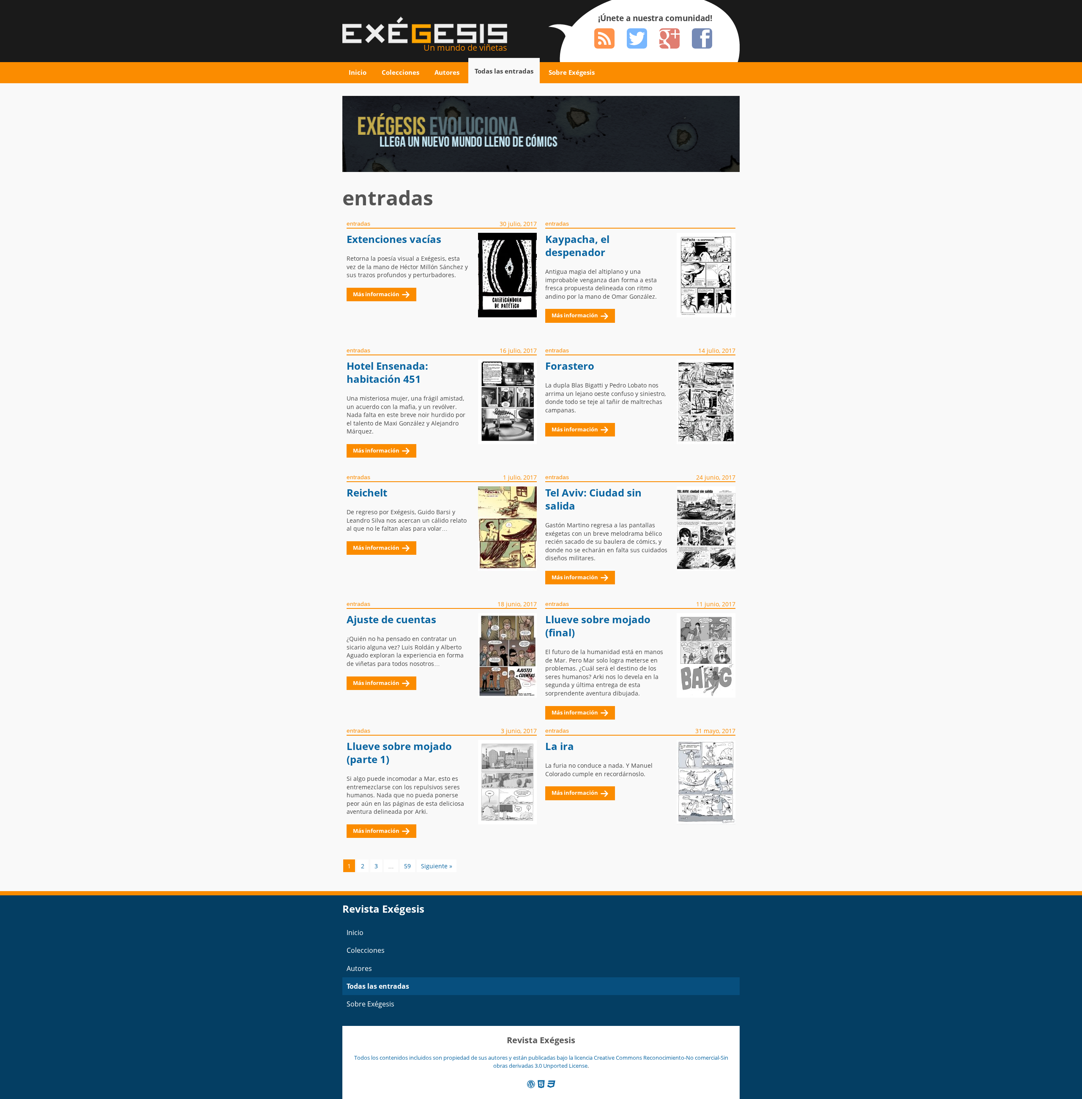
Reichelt (367, 492)
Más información (376, 294)
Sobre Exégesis (572, 72)
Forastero (569, 366)
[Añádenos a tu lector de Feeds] (604, 38)
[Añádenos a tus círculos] (669, 38)
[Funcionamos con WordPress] (531, 1084)
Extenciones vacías (394, 239)
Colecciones (400, 72)
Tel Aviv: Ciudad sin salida (593, 499)
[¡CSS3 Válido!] (551, 1084)
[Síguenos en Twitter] (637, 38)
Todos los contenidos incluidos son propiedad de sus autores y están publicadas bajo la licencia (474, 1057)
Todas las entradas (504, 71)
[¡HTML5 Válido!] (541, 1084)
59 (407, 866)
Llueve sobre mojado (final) (597, 626)
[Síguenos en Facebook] (702, 38)
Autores (446, 72)
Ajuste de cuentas (391, 619)
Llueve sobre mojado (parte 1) (399, 752)
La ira (559, 746)
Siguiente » (436, 866)
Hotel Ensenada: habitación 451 (387, 372)
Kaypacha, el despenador (577, 245)
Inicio (357, 72)
